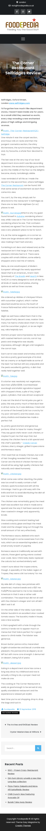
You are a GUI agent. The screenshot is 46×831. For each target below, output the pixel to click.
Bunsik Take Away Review (20, 802)
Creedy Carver (30, 442)
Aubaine (21, 216)
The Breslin (20, 276)
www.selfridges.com (19, 103)
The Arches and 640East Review (22, 724)
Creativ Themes (23, 825)
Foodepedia (9, 709)
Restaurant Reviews (10, 713)
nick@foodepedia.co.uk (23, 5)
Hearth (33, 276)
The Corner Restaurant (12, 185)
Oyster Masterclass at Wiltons (24, 732)
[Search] (38, 748)
